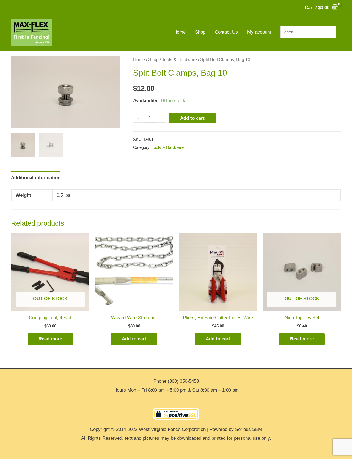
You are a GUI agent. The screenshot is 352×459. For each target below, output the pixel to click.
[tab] (36, 177)
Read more (50, 338)
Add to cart (192, 118)
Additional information (36, 177)
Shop (153, 59)
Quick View (50, 306)
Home (139, 59)
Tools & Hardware (179, 59)
